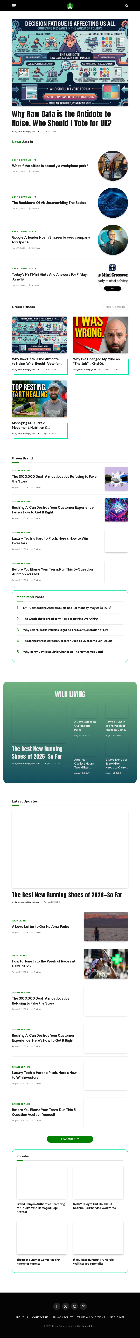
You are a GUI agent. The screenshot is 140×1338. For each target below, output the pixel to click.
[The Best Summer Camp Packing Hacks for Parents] (42, 1238)
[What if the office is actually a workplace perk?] (113, 166)
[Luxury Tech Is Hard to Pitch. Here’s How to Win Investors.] (116, 540)
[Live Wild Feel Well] (70, 5)
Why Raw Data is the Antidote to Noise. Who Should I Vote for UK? (62, 118)
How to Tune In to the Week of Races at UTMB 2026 (115, 726)
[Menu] (14, 5)
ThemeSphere (88, 1326)
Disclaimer (116, 1317)
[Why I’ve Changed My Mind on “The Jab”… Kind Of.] (100, 335)
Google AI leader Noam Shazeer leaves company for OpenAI (51, 240)
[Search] (126, 5)
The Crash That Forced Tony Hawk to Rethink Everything (60, 619)
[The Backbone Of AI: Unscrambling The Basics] (113, 203)
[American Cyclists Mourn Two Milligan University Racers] (85, 748)
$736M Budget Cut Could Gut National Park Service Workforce (94, 1206)
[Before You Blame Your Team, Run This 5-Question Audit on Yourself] (116, 571)
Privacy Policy (63, 1317)
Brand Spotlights (24, 160)
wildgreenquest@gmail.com (26, 131)
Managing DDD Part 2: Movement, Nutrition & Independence (29, 425)
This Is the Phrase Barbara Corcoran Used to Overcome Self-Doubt (67, 641)
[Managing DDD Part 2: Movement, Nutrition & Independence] (39, 398)
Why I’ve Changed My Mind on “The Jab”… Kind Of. (96, 361)
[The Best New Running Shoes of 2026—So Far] (39, 723)
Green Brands (21, 470)
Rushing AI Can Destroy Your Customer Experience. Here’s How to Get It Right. (53, 510)
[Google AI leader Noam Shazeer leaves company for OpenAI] (113, 240)
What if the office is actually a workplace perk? (50, 165)
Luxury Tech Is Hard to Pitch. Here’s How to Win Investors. (50, 541)
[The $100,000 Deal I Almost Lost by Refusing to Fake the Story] (116, 479)
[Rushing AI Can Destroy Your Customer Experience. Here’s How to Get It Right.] (116, 509)
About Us (22, 1317)
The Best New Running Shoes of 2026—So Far (37, 752)
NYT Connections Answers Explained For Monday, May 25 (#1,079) (67, 608)
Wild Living (19, 920)
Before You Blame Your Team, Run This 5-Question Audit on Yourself (52, 572)
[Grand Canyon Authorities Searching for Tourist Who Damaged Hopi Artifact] (42, 1182)
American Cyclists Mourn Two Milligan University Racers (84, 764)
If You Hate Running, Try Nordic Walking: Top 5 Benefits (93, 1262)
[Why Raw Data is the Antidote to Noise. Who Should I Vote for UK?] (70, 62)
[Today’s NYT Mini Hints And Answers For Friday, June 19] (113, 277)
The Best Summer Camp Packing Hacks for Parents (38, 1262)
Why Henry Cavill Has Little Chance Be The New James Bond (63, 652)
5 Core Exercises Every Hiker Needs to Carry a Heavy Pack (117, 764)
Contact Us (40, 1317)
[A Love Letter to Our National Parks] (85, 710)
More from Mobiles (115, 306)
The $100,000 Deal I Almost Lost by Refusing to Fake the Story (54, 479)
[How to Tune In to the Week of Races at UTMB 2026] (117, 710)
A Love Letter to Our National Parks (85, 726)
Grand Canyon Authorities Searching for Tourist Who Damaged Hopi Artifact (41, 1208)
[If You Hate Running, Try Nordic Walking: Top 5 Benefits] (98, 1238)
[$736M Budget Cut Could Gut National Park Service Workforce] (98, 1182)
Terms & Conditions (91, 1317)
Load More (68, 1139)
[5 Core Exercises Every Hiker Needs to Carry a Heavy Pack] (117, 748)
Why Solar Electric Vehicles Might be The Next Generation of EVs (65, 630)
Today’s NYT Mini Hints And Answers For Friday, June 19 (49, 277)
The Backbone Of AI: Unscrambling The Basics (49, 202)
